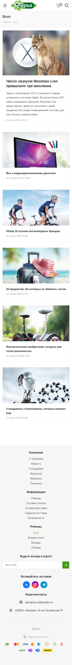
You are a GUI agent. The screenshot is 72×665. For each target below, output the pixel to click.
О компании (36, 458)
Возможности (36, 517)
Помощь (36, 498)
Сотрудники (36, 468)
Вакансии (36, 473)
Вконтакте (26, 584)
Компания (36, 452)
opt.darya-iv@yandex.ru (39, 602)
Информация (36, 492)
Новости (36, 463)
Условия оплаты (36, 503)
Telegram (43, 584)
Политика (36, 483)
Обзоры (36, 547)
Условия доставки (36, 508)
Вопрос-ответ (36, 537)
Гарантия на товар (36, 512)
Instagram (35, 584)
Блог (36, 532)
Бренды (36, 542)
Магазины (36, 478)
